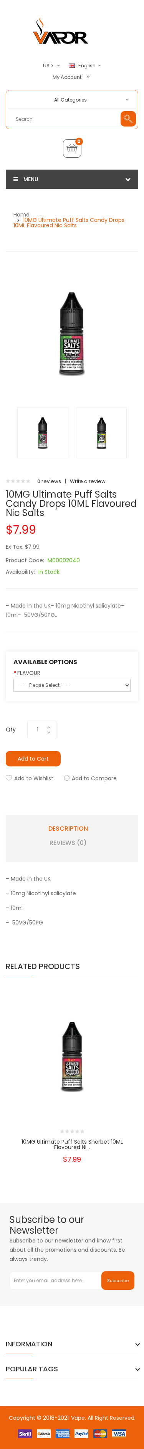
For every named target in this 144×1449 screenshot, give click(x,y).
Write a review (88, 481)
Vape (78, 1418)
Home (21, 214)
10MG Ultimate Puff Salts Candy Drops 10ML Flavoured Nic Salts (68, 222)
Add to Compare (94, 778)
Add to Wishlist (33, 778)
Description (68, 828)
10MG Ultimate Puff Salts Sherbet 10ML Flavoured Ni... (72, 1144)
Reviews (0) (68, 843)
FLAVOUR (28, 673)
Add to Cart (33, 759)
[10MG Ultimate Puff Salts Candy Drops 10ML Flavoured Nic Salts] (43, 432)
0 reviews (49, 481)
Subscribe (118, 1280)
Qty (11, 729)
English (87, 65)
